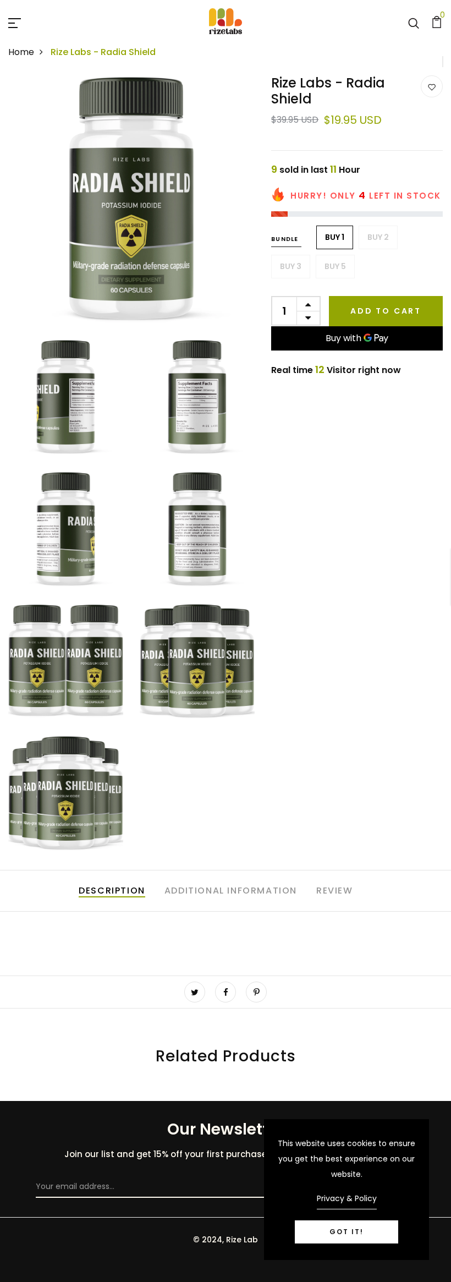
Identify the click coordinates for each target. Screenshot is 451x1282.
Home (21, 52)
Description (112, 890)
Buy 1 (334, 237)
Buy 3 (290, 266)
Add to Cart (385, 310)
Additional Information (230, 890)
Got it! (346, 1231)
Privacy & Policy (347, 1198)
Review (334, 890)
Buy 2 (378, 237)
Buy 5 (335, 266)
